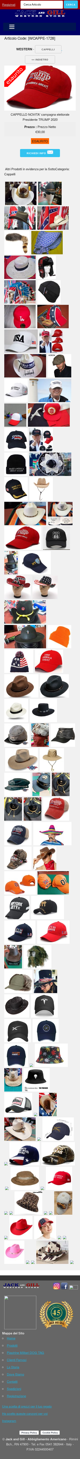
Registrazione (16, 1396)
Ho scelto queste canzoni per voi (25, 1413)
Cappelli (48, 49)
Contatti (12, 1381)
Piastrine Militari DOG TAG (25, 1352)
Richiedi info (37, 153)
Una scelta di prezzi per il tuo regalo (27, 1406)
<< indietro (40, 59)
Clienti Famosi (16, 1360)
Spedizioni (14, 1388)
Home (11, 1338)
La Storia (13, 1367)
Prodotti (12, 1345)
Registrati (8, 4)
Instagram (9, 1420)
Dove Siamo (15, 1374)
